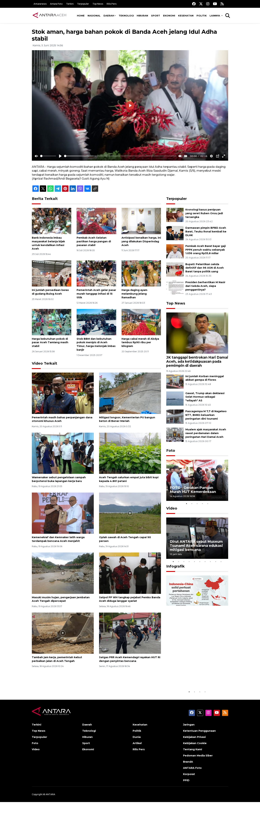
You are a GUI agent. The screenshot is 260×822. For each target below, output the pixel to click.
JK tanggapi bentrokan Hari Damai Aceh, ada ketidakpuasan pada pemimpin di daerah (197, 361)
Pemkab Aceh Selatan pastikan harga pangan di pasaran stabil (94, 241)
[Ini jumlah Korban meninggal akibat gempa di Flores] (175, 381)
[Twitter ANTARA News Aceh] (201, 3)
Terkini (70, 3)
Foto (170, 450)
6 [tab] (200, 561)
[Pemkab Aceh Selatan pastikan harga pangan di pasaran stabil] (96, 221)
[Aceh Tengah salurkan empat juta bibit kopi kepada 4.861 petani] (130, 453)
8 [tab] (210, 561)
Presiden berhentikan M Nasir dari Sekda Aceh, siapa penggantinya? (205, 286)
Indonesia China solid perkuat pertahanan (196, 677)
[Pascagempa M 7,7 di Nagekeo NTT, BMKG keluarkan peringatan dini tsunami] (175, 416)
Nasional (94, 15)
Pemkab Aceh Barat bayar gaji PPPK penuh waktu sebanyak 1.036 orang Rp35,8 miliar (205, 249)
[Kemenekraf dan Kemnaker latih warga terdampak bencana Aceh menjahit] (63, 513)
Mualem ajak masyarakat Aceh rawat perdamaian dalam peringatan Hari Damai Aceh (205, 433)
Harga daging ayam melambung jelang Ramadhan (134, 293)
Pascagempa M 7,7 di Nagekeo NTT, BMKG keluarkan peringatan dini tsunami (206, 415)
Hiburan (142, 15)
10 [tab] (221, 561)
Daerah (108, 15)
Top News (98, 3)
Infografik (175, 566)
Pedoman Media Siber (198, 755)
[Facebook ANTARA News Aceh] (194, 3)
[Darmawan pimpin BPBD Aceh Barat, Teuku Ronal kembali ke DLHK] (175, 233)
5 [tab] (208, 503)
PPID (186, 780)
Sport (155, 15)
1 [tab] (186, 503)
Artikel (137, 743)
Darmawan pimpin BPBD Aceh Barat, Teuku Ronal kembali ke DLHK (205, 231)
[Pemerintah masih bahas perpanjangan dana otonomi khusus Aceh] (63, 393)
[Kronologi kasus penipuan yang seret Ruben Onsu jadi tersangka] (175, 215)
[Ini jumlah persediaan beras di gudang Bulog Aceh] (51, 273)
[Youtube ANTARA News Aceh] (215, 3)
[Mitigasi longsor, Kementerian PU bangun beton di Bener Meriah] (130, 393)
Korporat (189, 774)
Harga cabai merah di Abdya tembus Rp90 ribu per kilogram (140, 342)
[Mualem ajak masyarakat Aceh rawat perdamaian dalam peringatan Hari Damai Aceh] (175, 434)
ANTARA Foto (192, 768)
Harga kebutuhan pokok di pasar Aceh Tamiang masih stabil (50, 342)
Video (171, 508)
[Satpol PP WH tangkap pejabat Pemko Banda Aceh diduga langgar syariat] (130, 573)
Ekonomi (169, 15)
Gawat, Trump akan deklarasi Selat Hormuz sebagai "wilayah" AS (204, 397)
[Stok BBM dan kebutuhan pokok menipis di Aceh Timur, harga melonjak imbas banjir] (96, 322)
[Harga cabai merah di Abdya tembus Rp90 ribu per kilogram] (141, 322)
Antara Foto (56, 3)
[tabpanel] (197, 480)
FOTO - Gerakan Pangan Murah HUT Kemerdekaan (193, 489)
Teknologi (126, 15)
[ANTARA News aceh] (49, 15)
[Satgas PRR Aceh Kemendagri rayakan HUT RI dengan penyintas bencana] (130, 632)
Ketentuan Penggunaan (199, 730)
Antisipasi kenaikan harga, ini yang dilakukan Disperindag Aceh (141, 241)
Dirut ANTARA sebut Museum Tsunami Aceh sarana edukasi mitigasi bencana (196, 545)
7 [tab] (205, 561)
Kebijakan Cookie (195, 743)
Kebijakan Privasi (194, 737)
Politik (202, 15)
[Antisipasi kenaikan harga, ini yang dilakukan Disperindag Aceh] (141, 221)
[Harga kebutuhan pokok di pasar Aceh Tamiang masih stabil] (51, 322)
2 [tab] (192, 503)
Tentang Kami (192, 749)
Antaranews (40, 3)
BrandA (188, 761)
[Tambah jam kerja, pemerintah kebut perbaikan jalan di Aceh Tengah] (63, 632)
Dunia (137, 737)
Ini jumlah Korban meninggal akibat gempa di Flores (204, 378)
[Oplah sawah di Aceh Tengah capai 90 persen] (130, 513)
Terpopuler (83, 3)
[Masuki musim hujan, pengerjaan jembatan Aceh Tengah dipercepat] (63, 573)
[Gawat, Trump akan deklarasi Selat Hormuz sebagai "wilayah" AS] (175, 398)
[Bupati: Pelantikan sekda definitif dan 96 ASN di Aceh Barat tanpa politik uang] (175, 269)
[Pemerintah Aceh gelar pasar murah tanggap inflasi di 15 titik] (96, 273)
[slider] (48, 156)
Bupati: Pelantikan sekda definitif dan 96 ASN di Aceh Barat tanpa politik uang (204, 268)
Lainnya (215, 15)
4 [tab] (202, 503)
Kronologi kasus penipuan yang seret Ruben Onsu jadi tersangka (204, 213)
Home (81, 15)
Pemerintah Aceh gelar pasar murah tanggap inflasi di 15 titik (96, 293)
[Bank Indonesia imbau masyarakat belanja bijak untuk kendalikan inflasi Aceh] (51, 221)
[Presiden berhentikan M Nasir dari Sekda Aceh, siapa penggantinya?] (175, 287)
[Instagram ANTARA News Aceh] (207, 3)
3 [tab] (197, 503)
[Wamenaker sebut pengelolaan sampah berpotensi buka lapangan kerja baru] (63, 453)
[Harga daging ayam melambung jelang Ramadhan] (141, 273)
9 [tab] (216, 561)
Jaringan (189, 724)
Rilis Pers (111, 3)
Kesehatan (185, 15)
